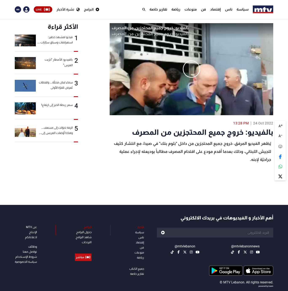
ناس (228, 9)
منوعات (190, 9)
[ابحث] (143, 9)
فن (203, 9)
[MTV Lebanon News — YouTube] (258, 252)
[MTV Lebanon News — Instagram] (251, 252)
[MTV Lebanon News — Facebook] (239, 252)
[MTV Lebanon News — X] (245, 252)
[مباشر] (83, 247)
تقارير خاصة (158, 9)
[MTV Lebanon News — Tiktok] (232, 252)
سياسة (243, 9)
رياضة (175, 9)
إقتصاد (215, 9)
